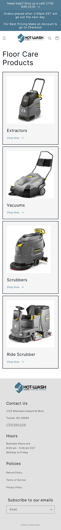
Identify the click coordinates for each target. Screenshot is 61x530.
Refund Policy (14, 472)
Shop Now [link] (13, 137)
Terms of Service (16, 480)
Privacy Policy (14, 487)
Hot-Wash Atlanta (33, 525)
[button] (4, 38)
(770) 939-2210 (16, 424)
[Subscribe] (51, 509)
